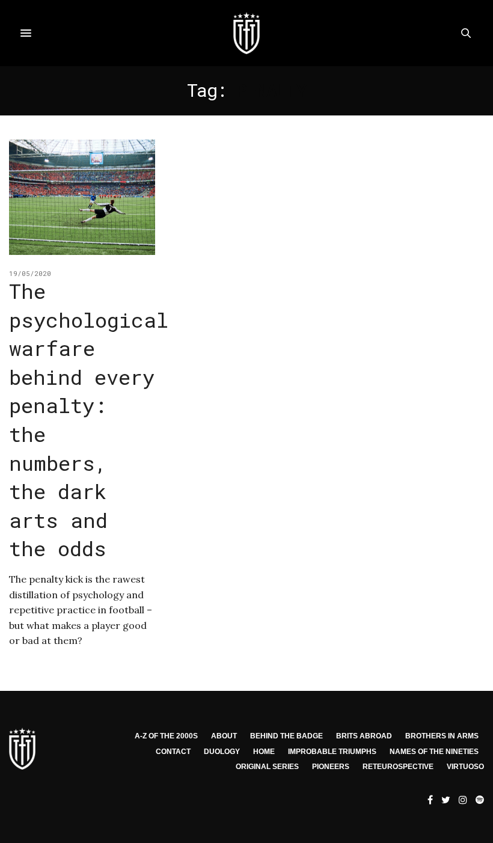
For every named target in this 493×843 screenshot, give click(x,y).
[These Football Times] (246, 33)
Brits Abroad (364, 736)
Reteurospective (398, 766)
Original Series (267, 766)
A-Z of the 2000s (166, 736)
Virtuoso (465, 766)
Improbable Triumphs (332, 751)
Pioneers (330, 766)
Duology (222, 751)
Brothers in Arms (442, 736)
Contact (173, 751)
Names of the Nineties (434, 751)
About (224, 736)
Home (264, 751)
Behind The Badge (286, 736)
